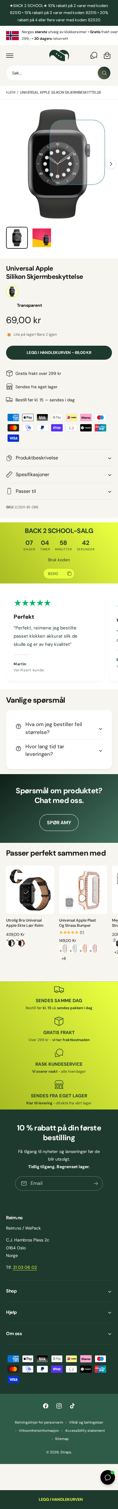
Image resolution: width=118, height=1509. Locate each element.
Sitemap (62, 1439)
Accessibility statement (85, 1430)
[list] (59, 35)
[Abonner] (96, 1183)
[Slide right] (111, 164)
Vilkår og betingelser (86, 1422)
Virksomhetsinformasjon (39, 1430)
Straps (66, 1452)
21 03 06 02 (25, 1267)
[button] (9, 55)
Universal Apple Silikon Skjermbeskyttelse (61, 92)
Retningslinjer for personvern (39, 1422)
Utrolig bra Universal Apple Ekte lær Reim (24, 923)
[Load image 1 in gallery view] (17, 238)
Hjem (10, 92)
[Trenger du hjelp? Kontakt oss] (93, 55)
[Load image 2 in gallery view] (42, 238)
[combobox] (59, 73)
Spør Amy (59, 822)
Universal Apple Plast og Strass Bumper (77, 923)
